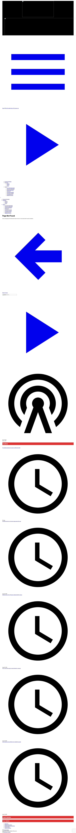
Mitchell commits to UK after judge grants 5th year (11, 521)
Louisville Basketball (10, 187)
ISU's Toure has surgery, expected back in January (11, 668)
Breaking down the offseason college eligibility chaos (12, 594)
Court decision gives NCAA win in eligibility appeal (11, 741)
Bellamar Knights (10, 195)
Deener (8, 183)
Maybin (8, 184)
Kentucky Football (10, 193)
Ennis (8, 185)
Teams (6, 186)
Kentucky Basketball (10, 189)
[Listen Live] (38, 331)
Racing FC (9, 191)
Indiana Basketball (10, 190)
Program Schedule (8, 181)
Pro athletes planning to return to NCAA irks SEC (11, 447)
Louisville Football (10, 192)
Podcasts (6, 182)
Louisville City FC (10, 194)
